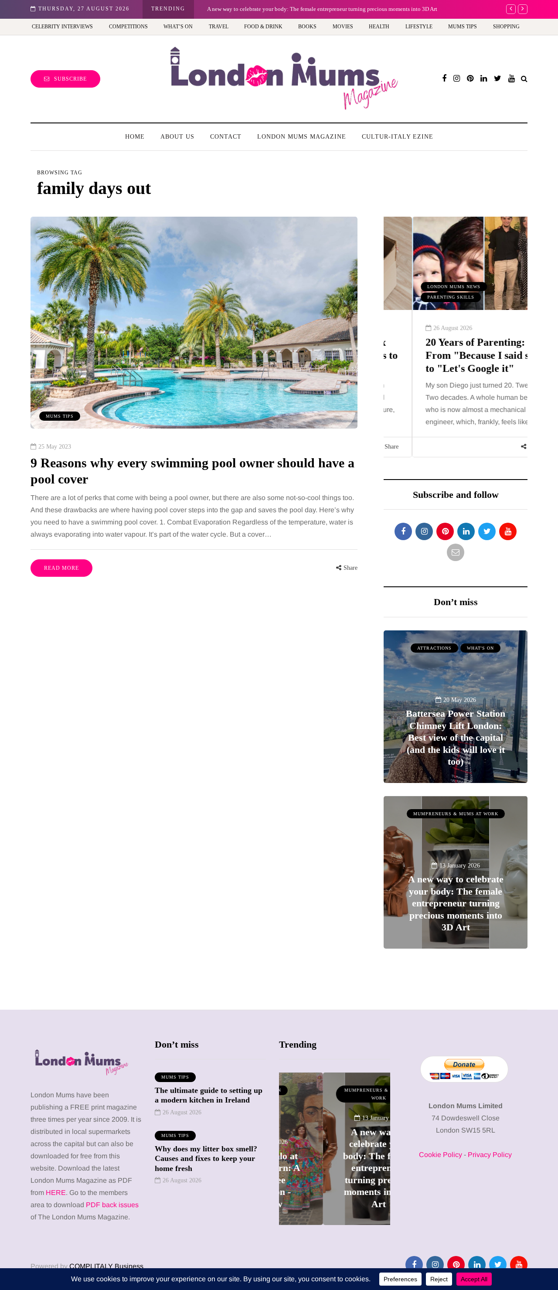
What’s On (178, 27)
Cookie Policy (440, 1154)
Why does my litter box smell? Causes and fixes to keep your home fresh (206, 1158)
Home (135, 136)
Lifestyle (418, 27)
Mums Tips (462, 27)
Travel (218, 27)
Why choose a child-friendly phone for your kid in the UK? (456, 9)
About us (177, 136)
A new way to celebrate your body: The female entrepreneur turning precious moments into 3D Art (456, 903)
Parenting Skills (422, 297)
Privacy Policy (490, 1154)
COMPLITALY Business (106, 1266)
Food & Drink (263, 27)
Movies (343, 27)
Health (379, 27)
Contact (226, 136)
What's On (480, 648)
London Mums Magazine (301, 136)
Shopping (506, 27)
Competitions (128, 27)
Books (307, 27)
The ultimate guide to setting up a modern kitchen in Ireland (208, 1095)
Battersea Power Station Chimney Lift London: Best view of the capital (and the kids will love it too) (455, 737)
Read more (61, 568)
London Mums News (425, 286)
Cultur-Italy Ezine (397, 136)
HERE (56, 1192)
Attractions (434, 648)
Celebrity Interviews (62, 27)
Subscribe (70, 79)
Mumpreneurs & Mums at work (455, 813)
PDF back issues (112, 1204)
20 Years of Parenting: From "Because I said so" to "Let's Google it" (454, 355)
